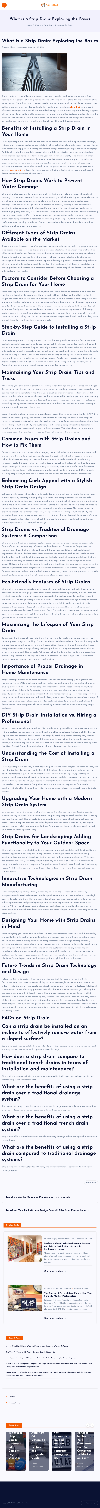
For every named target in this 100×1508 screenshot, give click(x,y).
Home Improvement (18, 47)
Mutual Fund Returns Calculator (57, 1289)
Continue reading (54, 1271)
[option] (16, 1451)
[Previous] (88, 1425)
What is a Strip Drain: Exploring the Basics (54, 26)
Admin (11, 1464)
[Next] (92, 1425)
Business (5, 47)
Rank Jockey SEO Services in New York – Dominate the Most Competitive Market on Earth (84, 1440)
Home (29, 26)
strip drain (75, 107)
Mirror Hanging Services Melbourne (59, 1239)
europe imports (17, 170)
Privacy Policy (14, 1403)
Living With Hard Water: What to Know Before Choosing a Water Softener (37, 1346)
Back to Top (91, 1503)
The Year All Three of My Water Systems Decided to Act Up (30, 1352)
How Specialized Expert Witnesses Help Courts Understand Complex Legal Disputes (41, 1358)
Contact (12, 1397)
